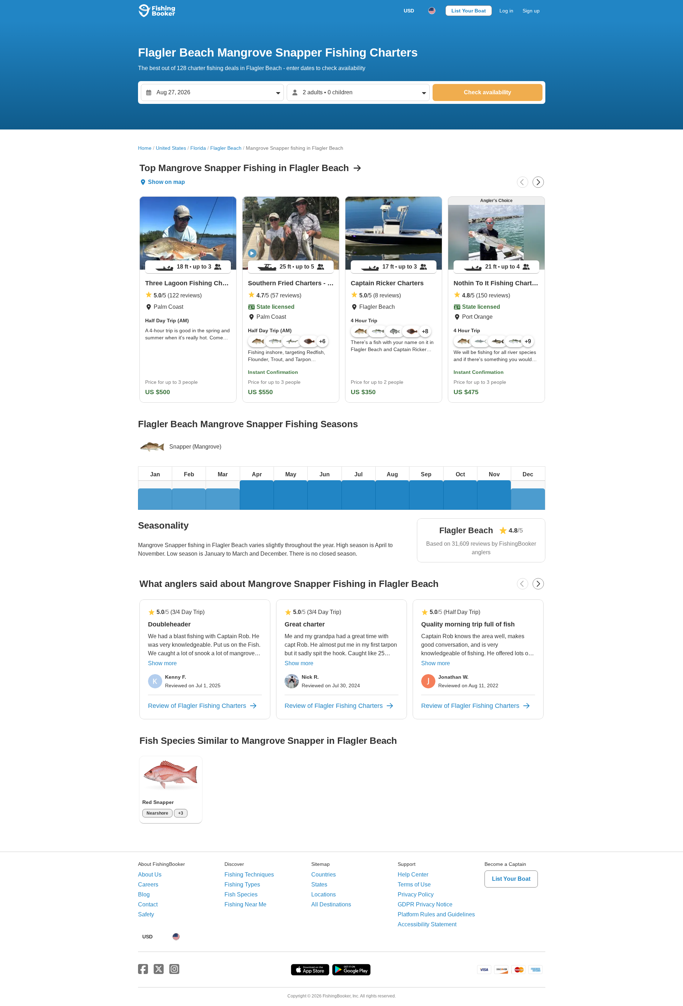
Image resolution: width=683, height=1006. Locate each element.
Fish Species (241, 894)
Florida (198, 148)
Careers (148, 884)
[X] (159, 969)
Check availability (487, 92)
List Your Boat (468, 11)
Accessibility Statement (427, 924)
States (319, 884)
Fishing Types (242, 884)
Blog (144, 894)
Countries (323, 875)
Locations (323, 894)
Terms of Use (414, 884)
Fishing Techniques (249, 875)
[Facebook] (143, 969)
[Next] (538, 182)
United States (171, 148)
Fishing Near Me (245, 904)
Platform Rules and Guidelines (436, 914)
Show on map (166, 182)
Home (145, 148)
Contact (148, 904)
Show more (162, 663)
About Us (150, 875)
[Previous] (522, 182)
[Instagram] (174, 969)
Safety (146, 914)
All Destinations (331, 904)
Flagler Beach (226, 148)
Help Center (413, 875)
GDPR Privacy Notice (425, 904)
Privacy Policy (416, 894)
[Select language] (432, 10)
